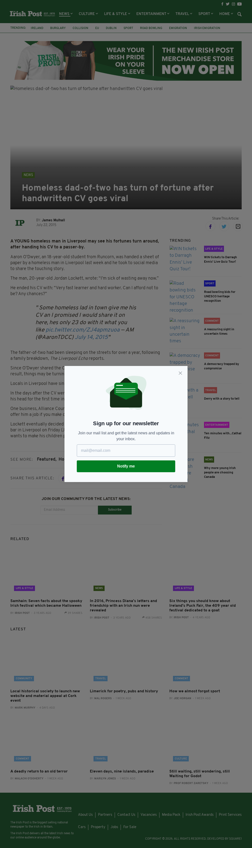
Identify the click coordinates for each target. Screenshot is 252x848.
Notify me (126, 466)
